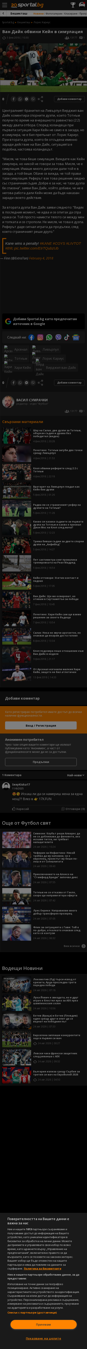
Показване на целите (43, 1338)
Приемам (43, 1324)
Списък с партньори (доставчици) (32, 1312)
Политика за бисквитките (42, 1268)
